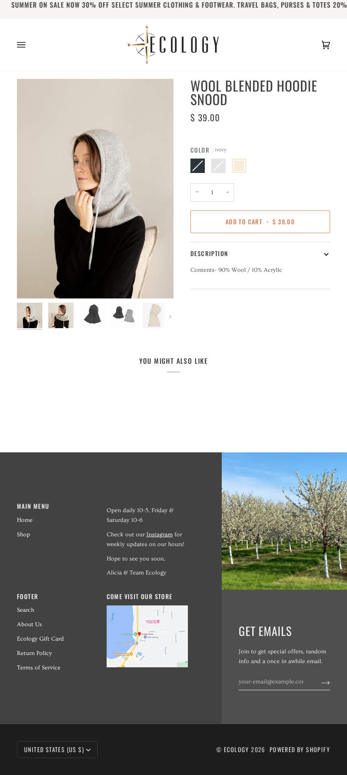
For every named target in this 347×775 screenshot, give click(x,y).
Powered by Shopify (300, 749)
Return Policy (34, 653)
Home (25, 520)
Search (25, 610)
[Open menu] (29, 45)
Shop (23, 534)
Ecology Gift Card (40, 639)
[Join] (319, 682)
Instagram (159, 534)
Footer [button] (27, 596)
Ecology (237, 749)
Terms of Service (39, 667)
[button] (147, 504)
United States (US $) (54, 749)
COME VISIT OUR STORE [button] (140, 596)
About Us (29, 624)
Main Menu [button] (33, 506)
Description (209, 253)
